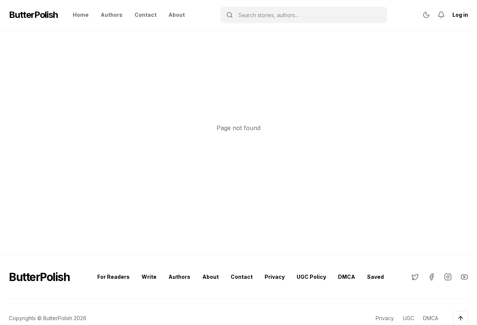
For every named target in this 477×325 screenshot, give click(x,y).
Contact (146, 15)
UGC (408, 318)
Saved (375, 277)
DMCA (346, 277)
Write (149, 277)
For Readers (113, 277)
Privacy (275, 277)
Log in (460, 15)
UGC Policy (311, 277)
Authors (112, 15)
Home (81, 15)
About (176, 15)
